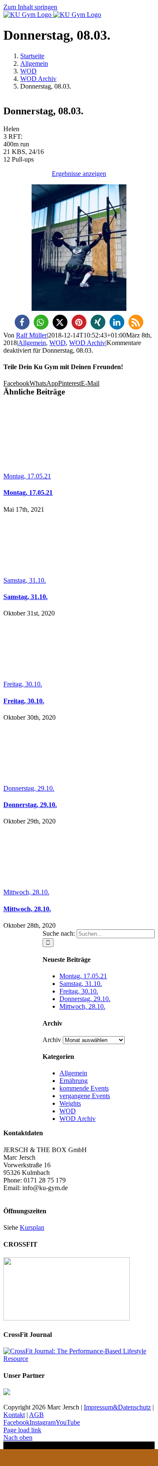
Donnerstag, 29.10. (28, 788)
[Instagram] (138, 1457)
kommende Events (84, 1088)
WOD (57, 342)
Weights (70, 1103)
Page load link (22, 1430)
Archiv (52, 1039)
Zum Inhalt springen (30, 7)
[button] (22, 322)
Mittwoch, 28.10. (26, 892)
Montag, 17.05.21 (27, 476)
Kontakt (14, 1414)
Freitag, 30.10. (22, 684)
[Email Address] (49, 1457)
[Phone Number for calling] (20, 1457)
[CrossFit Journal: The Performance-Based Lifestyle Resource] (79, 1358)
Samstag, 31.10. (24, 580)
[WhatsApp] (79, 1457)
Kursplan (32, 1227)
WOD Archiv (87, 342)
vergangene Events (84, 1095)
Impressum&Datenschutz (117, 1407)
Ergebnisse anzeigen (79, 173)
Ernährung (73, 1080)
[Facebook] (108, 1457)
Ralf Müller (31, 335)
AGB (36, 1414)
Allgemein (32, 342)
